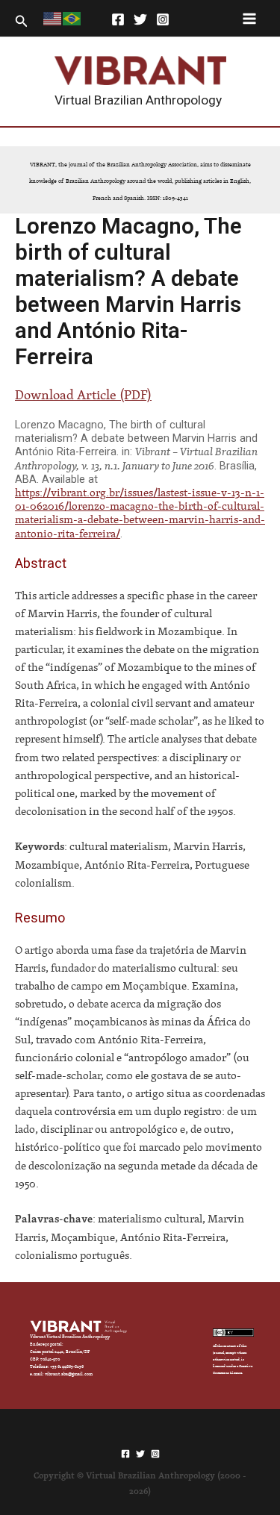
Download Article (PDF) (83, 394)
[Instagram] (162, 19)
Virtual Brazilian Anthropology (138, 100)
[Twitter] (140, 19)
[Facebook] (118, 19)
